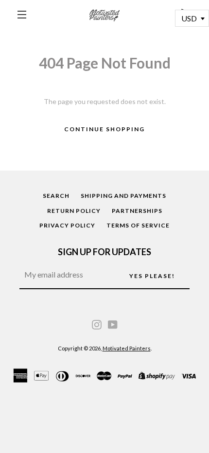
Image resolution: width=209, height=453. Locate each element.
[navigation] (22, 14)
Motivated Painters (127, 348)
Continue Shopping (104, 129)
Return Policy (74, 210)
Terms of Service (138, 225)
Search (56, 195)
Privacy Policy (67, 225)
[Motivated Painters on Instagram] (97, 323)
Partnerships (137, 210)
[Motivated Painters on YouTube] (113, 323)
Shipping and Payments (123, 195)
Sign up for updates (104, 251)
